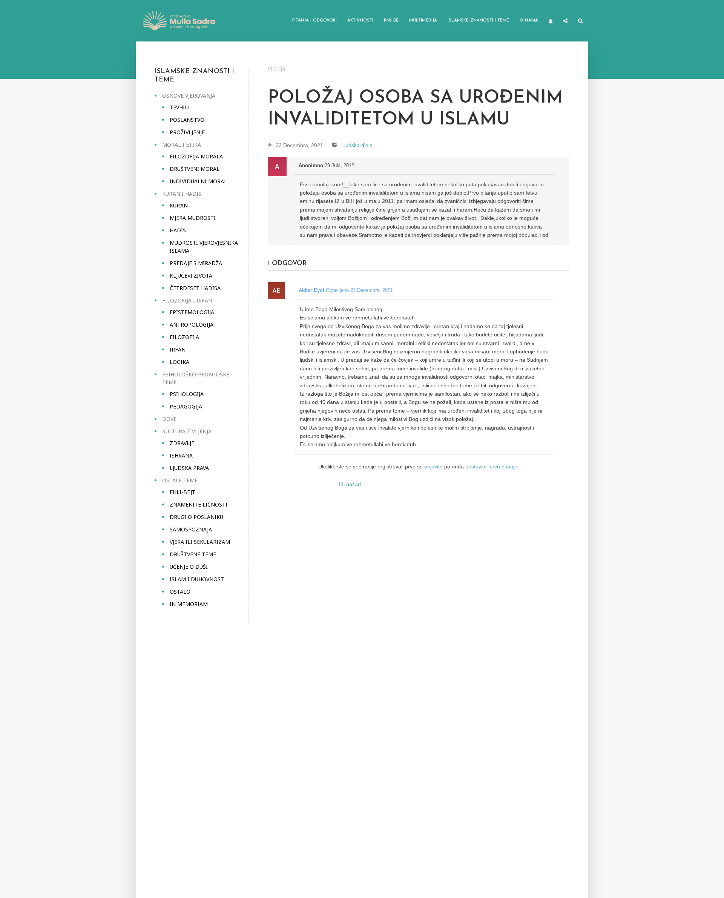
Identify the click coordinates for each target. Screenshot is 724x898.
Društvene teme (193, 554)
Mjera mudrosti (193, 217)
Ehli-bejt (182, 492)
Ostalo (180, 591)
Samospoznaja (191, 529)
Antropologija (191, 324)
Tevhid (179, 107)
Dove (169, 418)
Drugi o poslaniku (196, 516)
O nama (529, 20)
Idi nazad (350, 484)
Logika (179, 361)
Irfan (178, 349)
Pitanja (276, 68)
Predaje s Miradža (196, 263)
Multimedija (423, 20)
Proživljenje (187, 132)
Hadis (178, 230)
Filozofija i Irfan (187, 300)
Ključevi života (191, 275)
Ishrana (181, 455)
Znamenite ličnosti (198, 504)
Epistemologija (192, 312)
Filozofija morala (196, 156)
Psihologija (187, 394)
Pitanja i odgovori (314, 20)
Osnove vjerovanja (188, 95)
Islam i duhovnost (197, 579)
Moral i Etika (181, 144)
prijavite (433, 467)
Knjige (391, 20)
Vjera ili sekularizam (200, 541)
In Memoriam (189, 604)
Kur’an (179, 205)
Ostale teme (180, 480)
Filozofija (184, 337)
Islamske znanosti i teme (478, 20)
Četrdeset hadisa (195, 288)
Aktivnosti (360, 20)
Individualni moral (198, 181)
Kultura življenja (187, 431)
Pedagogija (186, 406)
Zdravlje (182, 443)
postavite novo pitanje (491, 467)
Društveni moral (194, 168)
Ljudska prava (189, 467)
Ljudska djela (357, 145)
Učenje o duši (189, 566)
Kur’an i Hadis (181, 193)
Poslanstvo (187, 119)
